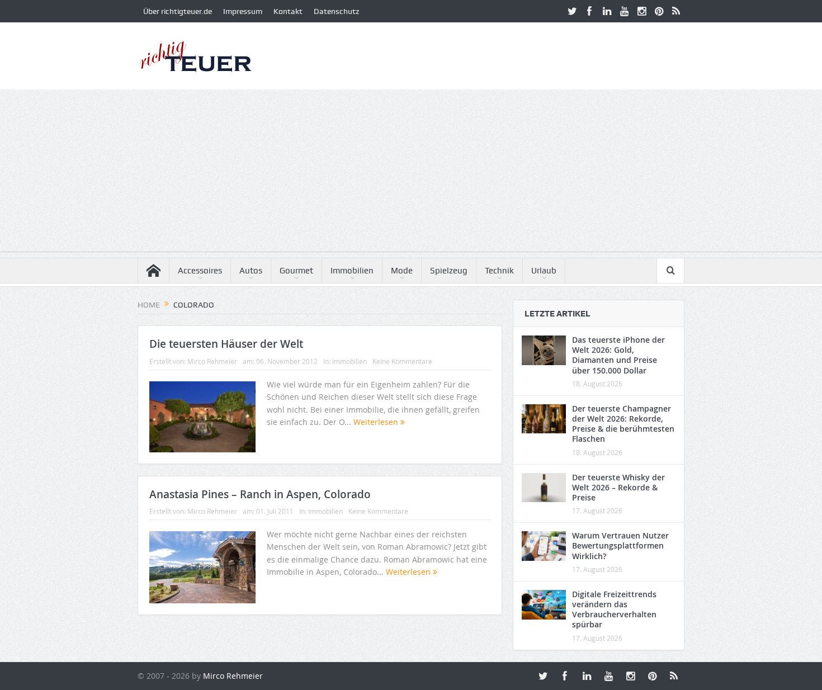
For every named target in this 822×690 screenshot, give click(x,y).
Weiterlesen (376, 422)
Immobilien (352, 271)
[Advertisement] (411, 173)
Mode (402, 271)
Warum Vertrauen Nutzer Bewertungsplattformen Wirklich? (620, 545)
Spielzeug (448, 271)
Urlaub (543, 271)
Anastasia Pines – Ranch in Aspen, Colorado (260, 494)
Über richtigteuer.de (177, 11)
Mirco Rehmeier (212, 361)
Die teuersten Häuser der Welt (226, 344)
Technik (499, 271)
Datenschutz (336, 11)
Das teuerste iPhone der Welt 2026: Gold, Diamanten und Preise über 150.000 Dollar (618, 355)
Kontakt (288, 11)
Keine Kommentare (402, 361)
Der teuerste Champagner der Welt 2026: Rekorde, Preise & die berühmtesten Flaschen (623, 424)
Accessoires (200, 271)
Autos (250, 271)
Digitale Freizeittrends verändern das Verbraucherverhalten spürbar (614, 609)
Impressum (242, 11)
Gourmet (296, 271)
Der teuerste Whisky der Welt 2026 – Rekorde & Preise (618, 487)
